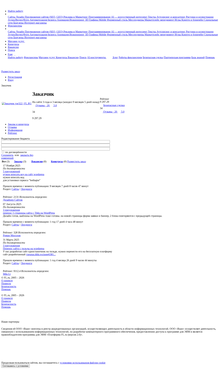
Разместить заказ (10, 71)
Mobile (103, 19)
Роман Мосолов (12, 235)
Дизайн (20, 17)
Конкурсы (13, 44)
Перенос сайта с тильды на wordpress (23, 248)
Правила (6, 283)
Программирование (99, 17)
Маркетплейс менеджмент (160, 19)
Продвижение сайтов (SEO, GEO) (44, 17)
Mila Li (7, 274)
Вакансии (13, 47)
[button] (9, 14)
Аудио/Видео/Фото (19, 19)
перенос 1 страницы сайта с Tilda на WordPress (29, 213)
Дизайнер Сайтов (13, 199)
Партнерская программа (177, 57)
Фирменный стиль (117, 19)
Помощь (210, 57)
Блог (115, 57)
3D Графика (92, 19)
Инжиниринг (77, 19)
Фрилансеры (15, 25)
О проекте (7, 280)
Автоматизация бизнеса (43, 19)
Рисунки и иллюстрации (200, 17)
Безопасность (8, 286)
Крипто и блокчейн (193, 19)
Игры (178, 19)
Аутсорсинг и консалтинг (171, 17)
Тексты (152, 17)
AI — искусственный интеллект (129, 17)
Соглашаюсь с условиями (15, 366)
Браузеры (18, 22)
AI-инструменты (96, 57)
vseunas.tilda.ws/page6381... (41, 254)
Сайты (12, 17)
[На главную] (4, 5)
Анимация (63, 19)
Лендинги (26, 189)
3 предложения (11, 210)
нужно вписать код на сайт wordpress (23, 174)
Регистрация (15, 77)
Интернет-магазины (35, 22)
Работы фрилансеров (130, 57)
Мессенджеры (136, 19)
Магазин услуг (16, 41)
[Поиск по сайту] (10, 66)
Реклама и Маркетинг (76, 17)
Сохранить (7, 155)
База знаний (198, 57)
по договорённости (16, 152)
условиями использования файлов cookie (82, 362)
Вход (10, 80)
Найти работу (15, 11)
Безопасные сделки (114, 105)
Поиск (11, 50)
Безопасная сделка (153, 57)
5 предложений (11, 171)
